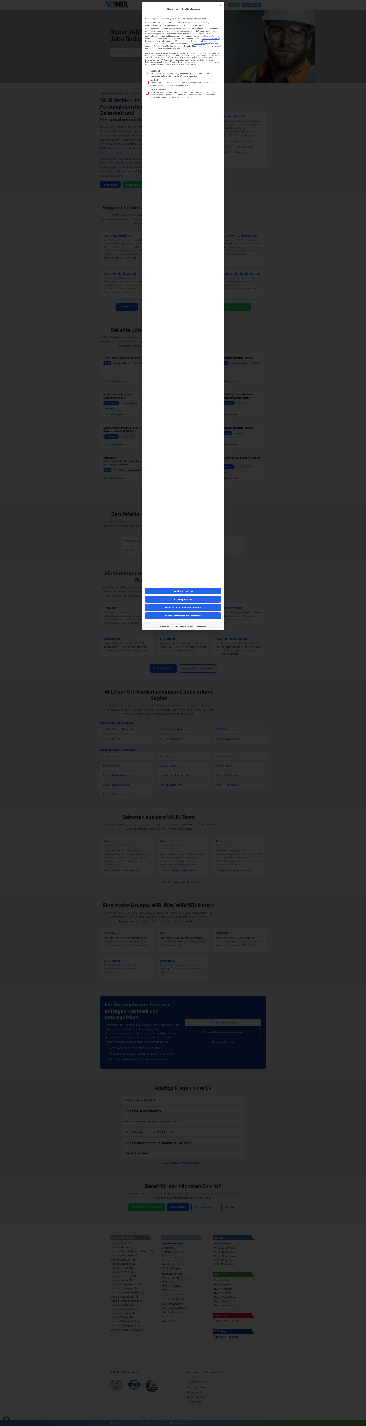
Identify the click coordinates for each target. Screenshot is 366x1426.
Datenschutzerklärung (211, 39)
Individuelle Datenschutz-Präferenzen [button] (183, 615)
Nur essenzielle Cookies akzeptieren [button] (183, 607)
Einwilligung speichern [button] (183, 591)
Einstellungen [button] (199, 44)
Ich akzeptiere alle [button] (183, 599)
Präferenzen (165, 626)
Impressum (201, 626)
